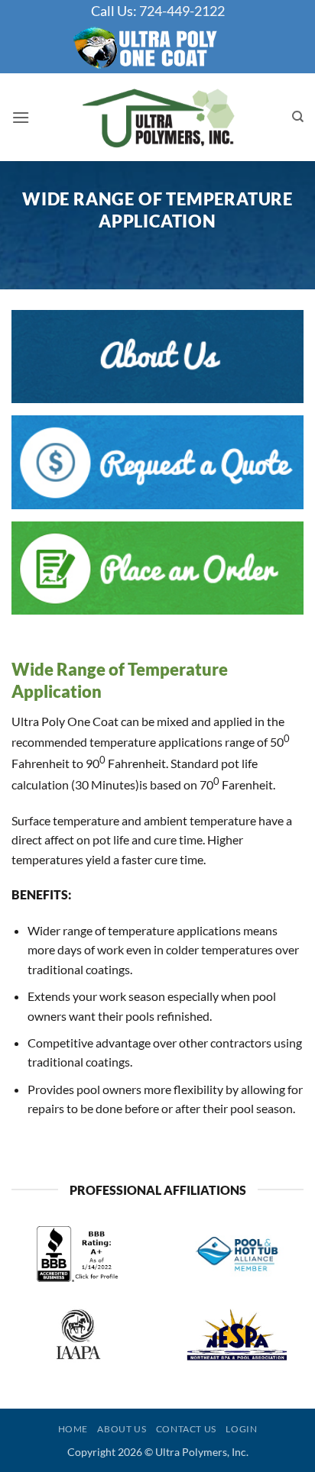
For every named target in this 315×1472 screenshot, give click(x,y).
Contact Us (186, 1429)
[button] (20, 117)
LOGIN (241, 1429)
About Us (121, 1429)
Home (73, 1429)
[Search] (298, 116)
